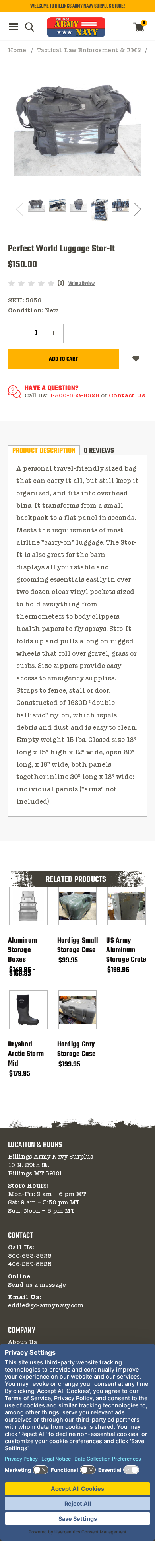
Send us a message (37, 1285)
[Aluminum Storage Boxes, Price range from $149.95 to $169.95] (28, 906)
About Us (22, 1342)
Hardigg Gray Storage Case (76, 1049)
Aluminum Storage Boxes (22, 950)
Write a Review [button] (81, 284)
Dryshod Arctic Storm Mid (26, 1054)
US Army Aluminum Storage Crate (126, 950)
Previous (19, 209)
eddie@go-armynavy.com (45, 1306)
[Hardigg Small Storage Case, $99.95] (77, 906)
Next (136, 209)
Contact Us (127, 396)
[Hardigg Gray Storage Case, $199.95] (77, 1009)
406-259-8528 (30, 1264)
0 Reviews (99, 450)
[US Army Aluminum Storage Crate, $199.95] (126, 906)
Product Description (44, 450)
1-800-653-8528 (74, 396)
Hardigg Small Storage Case (77, 945)
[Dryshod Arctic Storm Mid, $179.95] (28, 1009)
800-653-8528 (30, 1256)
